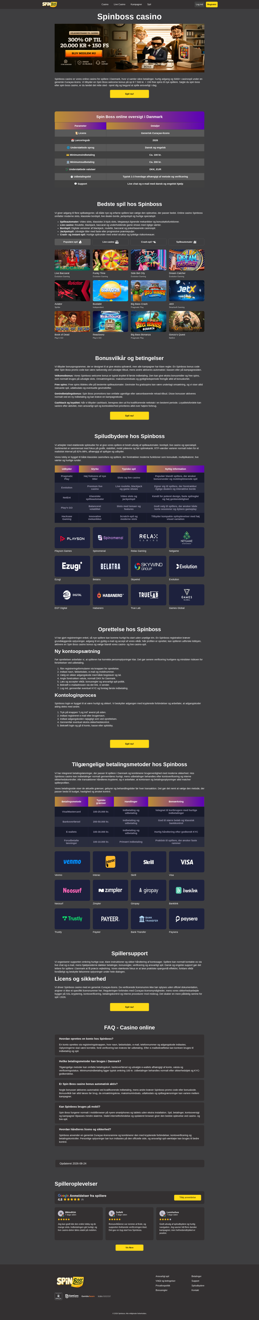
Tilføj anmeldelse (187, 1197)
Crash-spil (146, 242)
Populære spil (70, 242)
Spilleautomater (184, 242)
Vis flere (129, 1247)
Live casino (108, 242)
